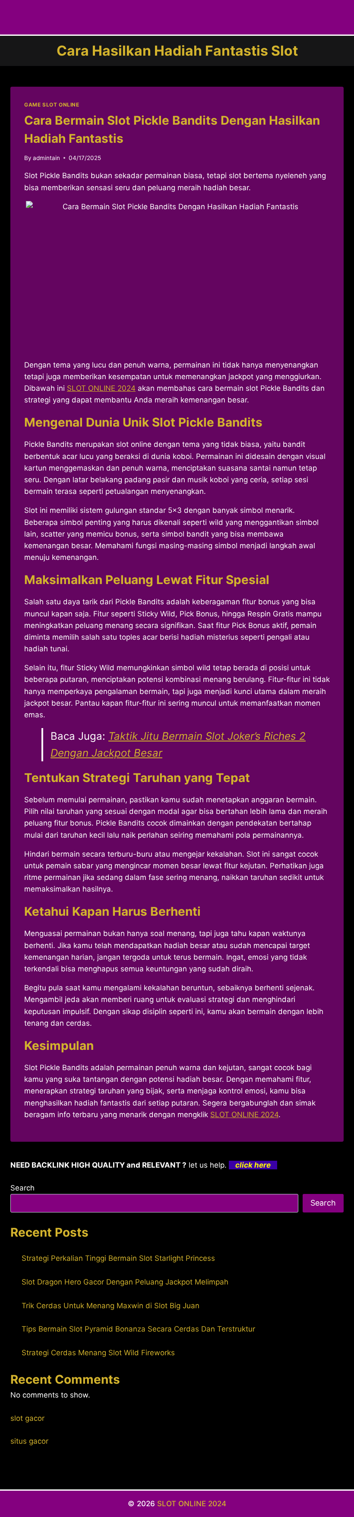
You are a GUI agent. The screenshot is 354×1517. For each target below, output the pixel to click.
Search (22, 1188)
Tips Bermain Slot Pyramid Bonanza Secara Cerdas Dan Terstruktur (138, 1329)
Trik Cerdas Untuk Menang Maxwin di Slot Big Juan (110, 1305)
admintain (46, 157)
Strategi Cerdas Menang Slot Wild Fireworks (98, 1352)
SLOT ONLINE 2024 (244, 1114)
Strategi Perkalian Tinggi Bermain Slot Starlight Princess (118, 1258)
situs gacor (29, 1441)
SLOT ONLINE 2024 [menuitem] (101, 388)
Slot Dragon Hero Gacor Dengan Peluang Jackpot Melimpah (125, 1282)
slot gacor (27, 1418)
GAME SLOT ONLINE (51, 104)
